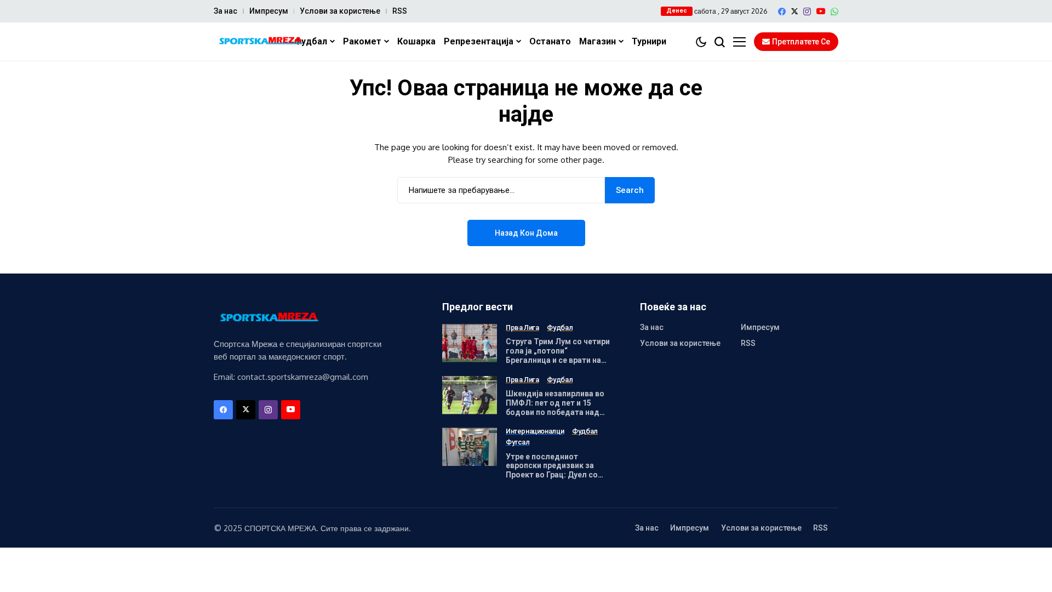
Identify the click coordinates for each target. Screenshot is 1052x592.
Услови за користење (340, 11)
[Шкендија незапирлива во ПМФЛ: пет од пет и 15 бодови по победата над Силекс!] (469, 395)
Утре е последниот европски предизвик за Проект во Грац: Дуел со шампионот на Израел (552, 470)
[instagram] (807, 11)
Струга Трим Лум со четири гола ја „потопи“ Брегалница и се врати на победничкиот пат (558, 355)
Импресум (268, 11)
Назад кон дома (526, 233)
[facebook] (782, 11)
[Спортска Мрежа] (260, 42)
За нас (225, 11)
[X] (794, 11)
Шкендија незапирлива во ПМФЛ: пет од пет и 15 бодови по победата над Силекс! (555, 407)
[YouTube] (820, 11)
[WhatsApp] (834, 11)
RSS (399, 11)
